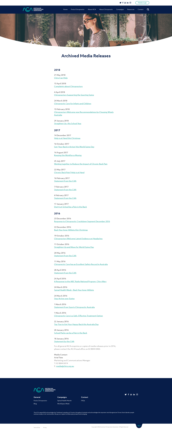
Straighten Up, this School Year (67, 123)
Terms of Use (37, 427)
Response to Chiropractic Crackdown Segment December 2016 (82, 221)
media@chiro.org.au (65, 366)
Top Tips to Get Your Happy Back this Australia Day (76, 324)
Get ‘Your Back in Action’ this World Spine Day (74, 147)
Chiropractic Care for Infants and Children (72, 103)
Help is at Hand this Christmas (67, 138)
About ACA (92, 9)
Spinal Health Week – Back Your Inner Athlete (74, 290)
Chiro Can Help (61, 78)
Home (65, 9)
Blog (35, 404)
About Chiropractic (106, 9)
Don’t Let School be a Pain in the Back (70, 207)
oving (79, 155)
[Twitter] (120, 3)
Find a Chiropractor (77, 9)
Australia (58, 115)
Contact (140, 9)
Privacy (45, 427)
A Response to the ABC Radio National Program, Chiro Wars (80, 281)
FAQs (83, 401)
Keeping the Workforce (64, 155)
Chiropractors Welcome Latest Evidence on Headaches (78, 238)
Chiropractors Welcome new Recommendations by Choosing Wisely (84, 112)
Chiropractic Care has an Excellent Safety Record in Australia (81, 264)
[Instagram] (130, 3)
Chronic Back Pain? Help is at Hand (69, 172)
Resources (130, 9)
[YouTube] (125, 3)
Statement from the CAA (65, 181)
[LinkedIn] (128, 3)
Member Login (142, 3)
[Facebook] (122, 3)
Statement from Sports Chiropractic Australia (74, 307)
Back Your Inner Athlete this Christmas (71, 230)
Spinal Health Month (64, 401)
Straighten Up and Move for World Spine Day (74, 247)
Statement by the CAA (64, 341)
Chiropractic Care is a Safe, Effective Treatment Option (78, 316)
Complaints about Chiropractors (68, 86)
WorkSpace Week (63, 404)
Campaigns (120, 9)
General (37, 397)
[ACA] (33, 9)
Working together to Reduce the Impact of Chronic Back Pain (80, 164)
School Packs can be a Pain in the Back (70, 333)
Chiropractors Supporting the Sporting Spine (74, 95)
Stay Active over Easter (64, 298)
